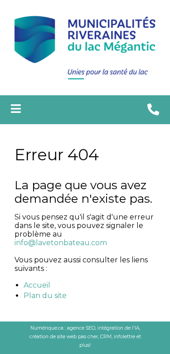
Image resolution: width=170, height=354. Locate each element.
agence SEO (81, 328)
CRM (106, 337)
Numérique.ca (46, 328)
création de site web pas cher (63, 337)
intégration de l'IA (118, 328)
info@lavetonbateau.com (61, 242)
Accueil (37, 285)
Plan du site (45, 295)
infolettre (124, 337)
